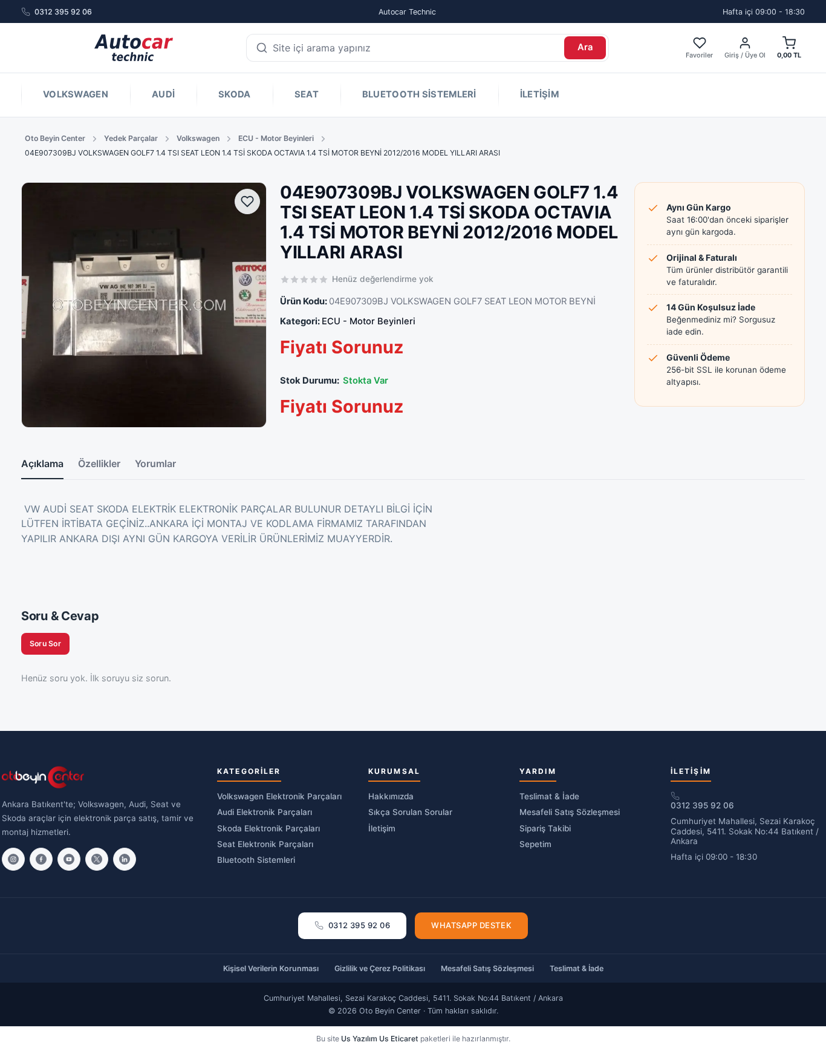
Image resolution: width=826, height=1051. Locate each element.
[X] (96, 859)
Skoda (234, 94)
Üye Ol (755, 55)
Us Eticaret (398, 1038)
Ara (585, 47)
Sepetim (535, 844)
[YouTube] (68, 859)
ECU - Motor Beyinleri (276, 138)
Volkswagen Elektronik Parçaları (279, 796)
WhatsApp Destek (471, 925)
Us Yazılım (359, 1038)
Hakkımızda (391, 796)
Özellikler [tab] (99, 463)
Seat (306, 94)
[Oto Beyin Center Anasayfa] (133, 47)
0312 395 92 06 (63, 11)
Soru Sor (45, 643)
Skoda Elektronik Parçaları (268, 828)
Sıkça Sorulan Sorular (410, 812)
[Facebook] (41, 859)
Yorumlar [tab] (155, 463)
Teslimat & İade (549, 796)
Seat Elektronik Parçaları (265, 844)
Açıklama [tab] (42, 463)
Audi (163, 94)
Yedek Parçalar (131, 138)
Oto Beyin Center (55, 138)
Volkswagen (75, 94)
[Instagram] (13, 859)
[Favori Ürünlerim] (247, 201)
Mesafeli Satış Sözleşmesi (569, 812)
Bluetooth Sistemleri (419, 94)
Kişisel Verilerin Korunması (271, 968)
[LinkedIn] (124, 859)
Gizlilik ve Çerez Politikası (379, 968)
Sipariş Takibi (545, 828)
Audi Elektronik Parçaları (264, 812)
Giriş (731, 55)
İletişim (539, 94)
